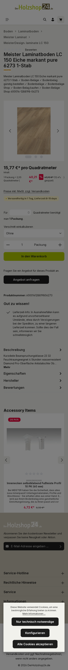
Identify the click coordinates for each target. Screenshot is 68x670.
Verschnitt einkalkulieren (18, 226)
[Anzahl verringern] (8, 245)
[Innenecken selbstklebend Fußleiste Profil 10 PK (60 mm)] (34, 443)
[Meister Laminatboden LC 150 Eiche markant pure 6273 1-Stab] (34, 131)
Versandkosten (15, 654)
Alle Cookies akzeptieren (35, 644)
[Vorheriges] (10, 131)
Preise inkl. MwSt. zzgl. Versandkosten (27, 191)
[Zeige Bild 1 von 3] (28, 156)
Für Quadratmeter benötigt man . (32, 215)
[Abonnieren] (60, 546)
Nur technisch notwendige (35, 621)
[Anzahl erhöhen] (60, 245)
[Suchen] (44, 19)
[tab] (33, 358)
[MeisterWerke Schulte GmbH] (34, 69)
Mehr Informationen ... (34, 613)
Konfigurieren (35, 633)
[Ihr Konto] (52, 19)
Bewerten (31, 49)
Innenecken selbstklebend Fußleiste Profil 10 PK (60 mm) (34, 485)
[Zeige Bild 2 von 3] (35, 156)
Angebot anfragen (26, 279)
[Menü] (7, 19)
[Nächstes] (57, 131)
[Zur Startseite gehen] (34, 7)
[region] (34, 131)
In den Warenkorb (34, 256)
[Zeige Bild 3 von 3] (41, 156)
